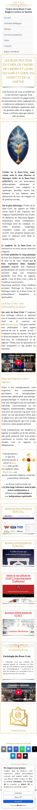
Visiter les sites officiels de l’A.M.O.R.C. (18, 510)
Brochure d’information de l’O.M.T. (18, 614)
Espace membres (11, 51)
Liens (6, 40)
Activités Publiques (13, 23)
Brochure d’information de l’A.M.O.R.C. (18, 544)
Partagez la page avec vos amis (18, 743)
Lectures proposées (13, 35)
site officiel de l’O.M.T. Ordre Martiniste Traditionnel (18, 578)
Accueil (7, 18)
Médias (7, 29)
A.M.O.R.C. (8, 472)
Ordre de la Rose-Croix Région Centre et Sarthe (18, 10)
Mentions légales (18, 764)
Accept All (18, 801)
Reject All (18, 797)
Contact (8, 46)
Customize (18, 793)
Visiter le (11, 575)
